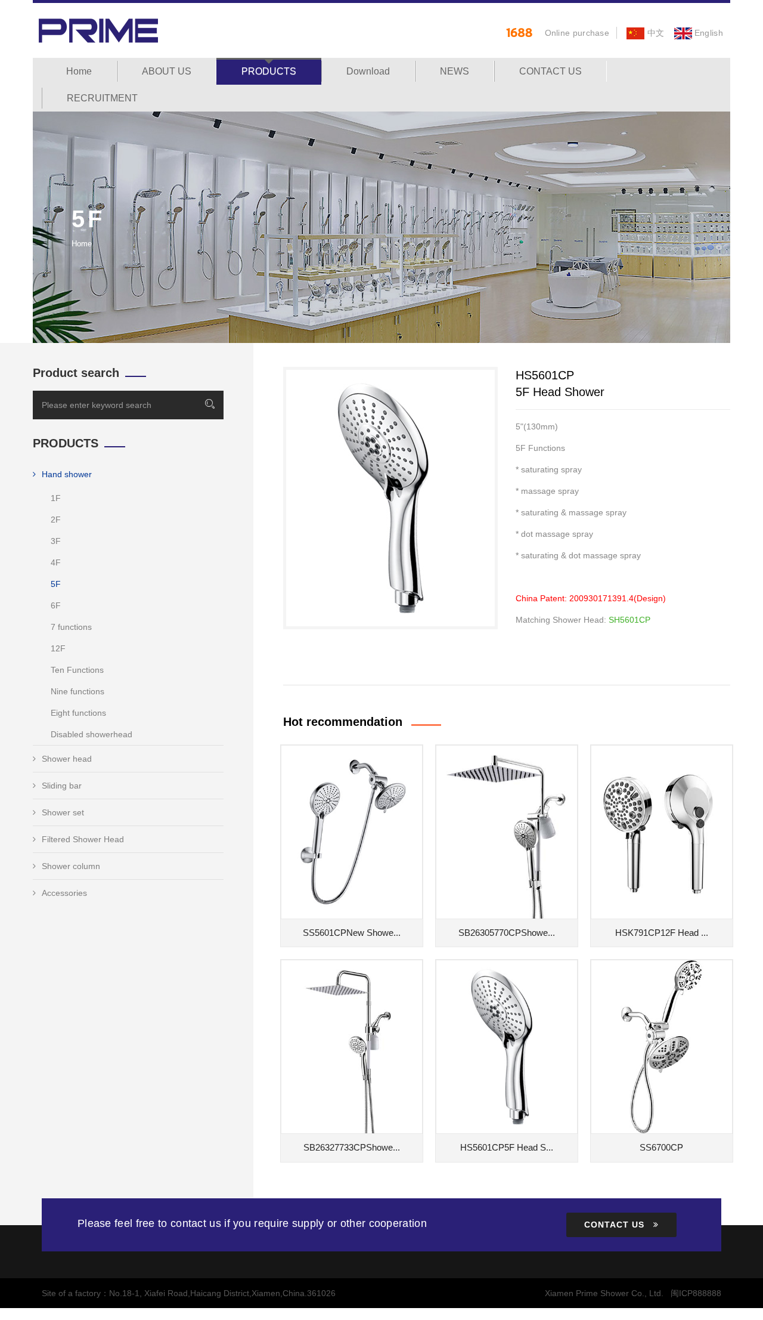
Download (368, 71)
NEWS (454, 71)
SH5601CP (629, 620)
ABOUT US (166, 71)
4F (56, 562)
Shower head (67, 758)
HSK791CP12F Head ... (661, 933)
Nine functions (77, 691)
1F (56, 498)
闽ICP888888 (696, 1293)
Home (79, 71)
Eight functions (78, 713)
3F (56, 541)
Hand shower (67, 474)
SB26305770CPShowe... (506, 933)
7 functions (71, 627)
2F (56, 519)
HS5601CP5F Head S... (506, 1147)
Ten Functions (77, 670)
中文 (654, 33)
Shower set (63, 812)
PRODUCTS (268, 71)
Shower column (71, 866)
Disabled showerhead (91, 734)
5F (56, 584)
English (707, 33)
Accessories (64, 893)
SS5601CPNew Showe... (352, 933)
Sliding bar (62, 785)
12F (58, 648)
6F (56, 605)
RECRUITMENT (102, 98)
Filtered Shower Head (83, 839)
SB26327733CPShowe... (351, 1147)
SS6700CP (661, 1147)
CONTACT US (550, 71)
